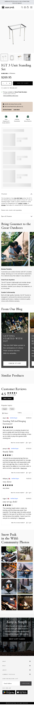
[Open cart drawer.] (28, 7)
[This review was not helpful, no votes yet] (29, 443)
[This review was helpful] (26, 523)
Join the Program (7, 109)
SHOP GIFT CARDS (17, 639)
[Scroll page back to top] (29, 709)
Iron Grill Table (18, 198)
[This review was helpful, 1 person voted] (26, 473)
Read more (24, 468)
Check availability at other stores (10, 95)
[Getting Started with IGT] (14, 323)
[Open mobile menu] (31, 7)
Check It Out (15, 363)
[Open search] (22, 7)
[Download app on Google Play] (8, 692)
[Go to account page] (25, 7)
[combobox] (25, 412)
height (5, 409)
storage (3, 205)
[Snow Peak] (8, 7)
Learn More (17, 109)
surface (20, 203)
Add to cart (23, 83)
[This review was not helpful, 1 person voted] (29, 523)
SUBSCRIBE (26, 683)
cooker (25, 203)
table (12, 409)
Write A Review (7, 398)
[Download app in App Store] (21, 692)
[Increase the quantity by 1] (10, 83)
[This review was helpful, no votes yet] (26, 443)
